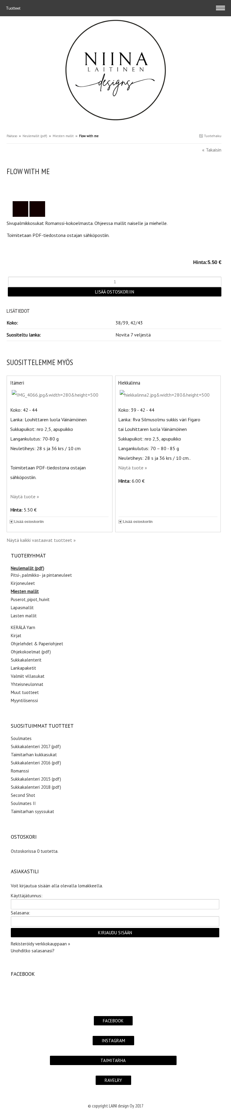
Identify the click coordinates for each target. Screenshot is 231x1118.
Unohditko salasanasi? (32, 951)
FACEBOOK (113, 1021)
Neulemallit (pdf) (35, 136)
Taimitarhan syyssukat (32, 811)
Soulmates (21, 738)
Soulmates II (23, 803)
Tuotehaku (212, 136)
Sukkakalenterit (26, 660)
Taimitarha (113, 1060)
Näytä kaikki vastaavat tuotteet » (41, 540)
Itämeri (17, 382)
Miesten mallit (63, 136)
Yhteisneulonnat (27, 684)
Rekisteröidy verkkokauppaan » (40, 944)
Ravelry (113, 1080)
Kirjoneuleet (23, 583)
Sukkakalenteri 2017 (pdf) (36, 746)
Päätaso (12, 136)
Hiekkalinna (129, 382)
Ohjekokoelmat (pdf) (31, 652)
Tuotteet (14, 8)
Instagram (113, 1040)
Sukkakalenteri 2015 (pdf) (36, 779)
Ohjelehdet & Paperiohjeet (37, 644)
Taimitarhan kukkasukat (34, 754)
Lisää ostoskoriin (29, 522)
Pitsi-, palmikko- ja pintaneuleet (41, 575)
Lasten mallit (24, 616)
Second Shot (23, 795)
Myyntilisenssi (24, 700)
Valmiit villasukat (28, 676)
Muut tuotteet (25, 692)
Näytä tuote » (24, 496)
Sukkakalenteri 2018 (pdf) (36, 787)
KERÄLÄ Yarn (23, 627)
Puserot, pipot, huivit (30, 599)
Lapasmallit (22, 607)
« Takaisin (211, 150)
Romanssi (20, 771)
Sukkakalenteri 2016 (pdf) (36, 763)
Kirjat (16, 635)
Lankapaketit (23, 668)
